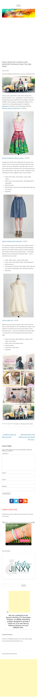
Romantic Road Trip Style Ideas (11, 108)
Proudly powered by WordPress (9, 653)
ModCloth (5, 106)
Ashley (31, 423)
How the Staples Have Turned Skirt (12, 241)
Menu (18, 5)
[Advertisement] (18, 39)
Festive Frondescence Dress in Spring (13, 158)
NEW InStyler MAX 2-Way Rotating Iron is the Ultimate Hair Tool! (27, 437)
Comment (5, 453)
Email (4, 479)
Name (4, 473)
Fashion (17, 423)
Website (4, 486)
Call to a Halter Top (7, 320)
